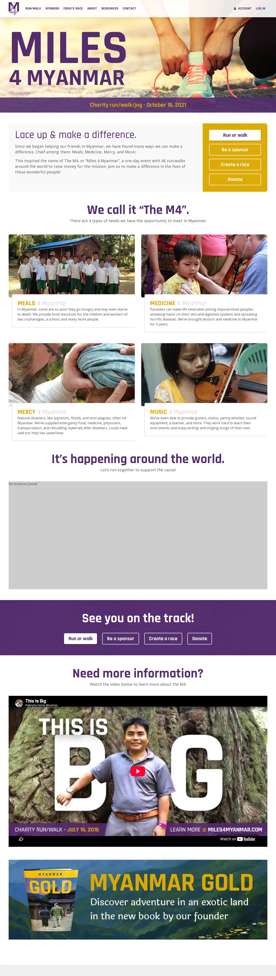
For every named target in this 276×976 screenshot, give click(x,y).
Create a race (235, 164)
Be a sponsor (235, 149)
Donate (235, 179)
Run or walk (235, 135)
